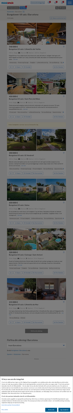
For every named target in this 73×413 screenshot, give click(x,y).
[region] (36, 394)
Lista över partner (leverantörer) (11, 405)
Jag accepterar (64, 409)
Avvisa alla (51, 409)
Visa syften (5, 409)
